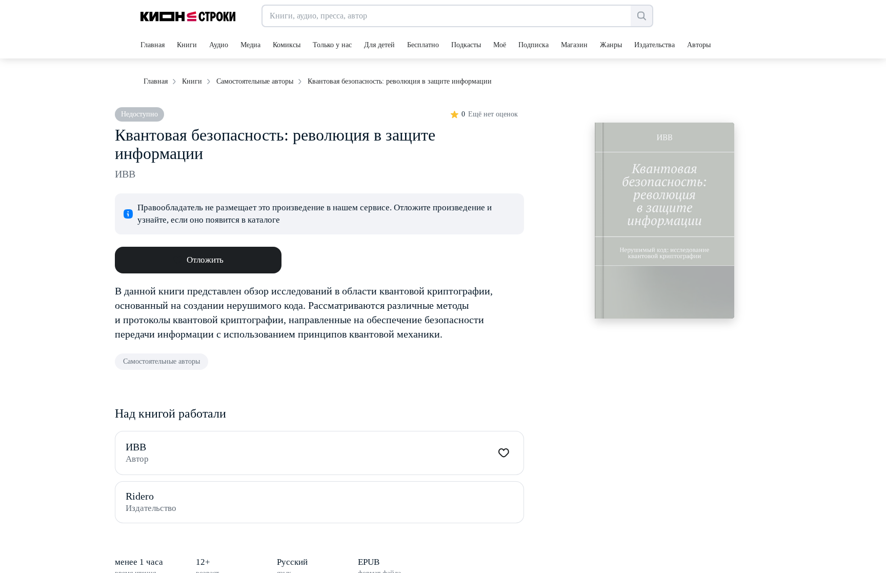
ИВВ (125, 174)
